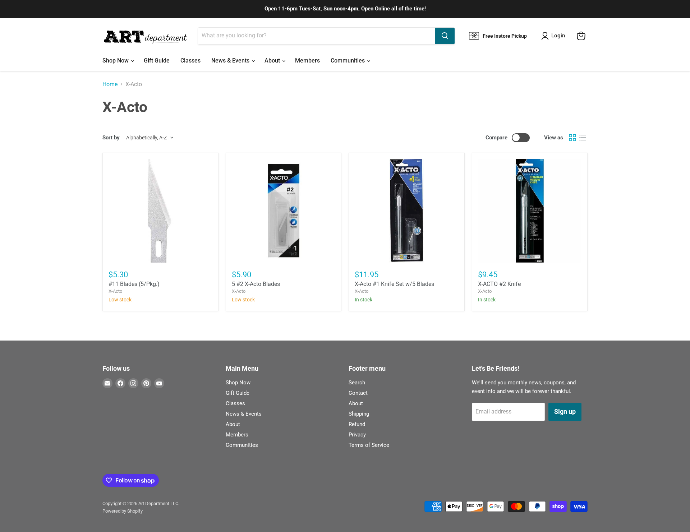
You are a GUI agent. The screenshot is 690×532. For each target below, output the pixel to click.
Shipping (359, 414)
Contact (358, 393)
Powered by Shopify (122, 511)
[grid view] (572, 138)
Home (110, 84)
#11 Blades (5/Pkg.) (134, 284)
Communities (348, 60)
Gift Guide (157, 60)
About (272, 60)
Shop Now (116, 60)
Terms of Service (369, 445)
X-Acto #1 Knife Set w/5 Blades (394, 284)
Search (357, 382)
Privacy (357, 434)
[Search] (445, 36)
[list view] (583, 138)
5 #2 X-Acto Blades (256, 284)
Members (307, 60)
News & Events (231, 60)
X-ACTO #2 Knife (499, 284)
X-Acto (115, 291)
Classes (190, 60)
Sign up (565, 411)
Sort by (111, 138)
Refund (357, 424)
